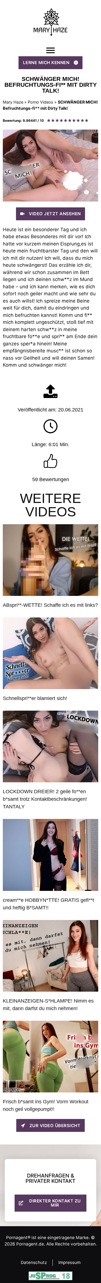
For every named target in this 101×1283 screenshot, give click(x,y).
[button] (50, 50)
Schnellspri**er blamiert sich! (35, 698)
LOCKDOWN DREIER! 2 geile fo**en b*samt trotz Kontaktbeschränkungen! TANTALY (45, 799)
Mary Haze (13, 102)
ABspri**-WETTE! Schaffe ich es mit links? (50, 605)
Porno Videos (40, 102)
